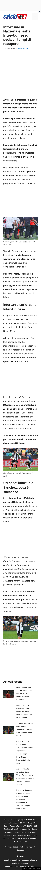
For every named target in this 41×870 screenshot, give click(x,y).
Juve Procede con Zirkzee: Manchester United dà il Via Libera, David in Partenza (24, 693)
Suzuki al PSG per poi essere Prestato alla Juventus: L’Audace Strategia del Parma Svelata (24, 729)
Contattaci (20, 850)
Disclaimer (32, 866)
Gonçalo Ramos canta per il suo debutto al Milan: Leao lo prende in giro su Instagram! (24, 711)
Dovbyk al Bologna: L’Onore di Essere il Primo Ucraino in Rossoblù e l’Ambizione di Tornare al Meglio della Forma (24, 799)
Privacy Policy (20, 866)
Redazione (9, 866)
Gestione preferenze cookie (31, 868)
